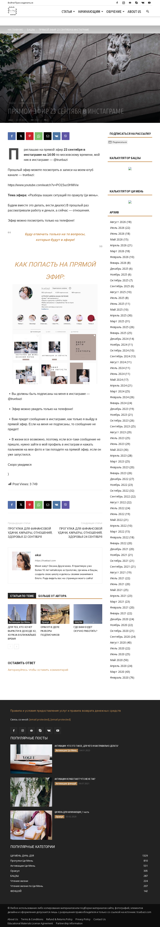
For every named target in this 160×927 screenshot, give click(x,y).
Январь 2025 (118, 333)
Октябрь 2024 (119, 350)
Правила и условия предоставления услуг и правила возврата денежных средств (65, 710)
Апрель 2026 (118, 245)
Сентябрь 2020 (120, 636)
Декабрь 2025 (119, 268)
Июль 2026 (117, 228)
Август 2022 (118, 502)
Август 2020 (118, 642)
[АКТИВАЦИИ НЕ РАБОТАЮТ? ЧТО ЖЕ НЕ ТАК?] (31, 792)
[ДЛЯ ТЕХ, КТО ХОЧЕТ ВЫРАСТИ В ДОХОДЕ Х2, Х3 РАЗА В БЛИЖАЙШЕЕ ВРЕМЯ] (22, 614)
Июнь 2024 (117, 374)
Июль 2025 (117, 298)
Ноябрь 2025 (118, 274)
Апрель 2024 (118, 385)
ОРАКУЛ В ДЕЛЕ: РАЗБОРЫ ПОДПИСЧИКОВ (50, 631)
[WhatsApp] (39, 136)
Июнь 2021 (117, 584)
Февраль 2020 (119, 677)
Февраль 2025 (119, 327)
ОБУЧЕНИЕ (114, 11)
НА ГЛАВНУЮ (15, 29)
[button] (147, 11)
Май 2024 (116, 379)
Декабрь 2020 (119, 619)
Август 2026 (118, 222)
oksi (10, 119)
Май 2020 (116, 660)
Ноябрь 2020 (118, 625)
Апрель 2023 (118, 455)
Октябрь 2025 (119, 280)
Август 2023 (118, 432)
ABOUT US (134, 11)
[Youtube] (149, 2)
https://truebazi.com (45, 560)
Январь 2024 (118, 403)
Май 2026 (116, 239)
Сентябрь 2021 (120, 566)
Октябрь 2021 (119, 561)
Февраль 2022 (119, 537)
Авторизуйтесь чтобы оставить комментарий (38, 669)
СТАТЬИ (67, 11)
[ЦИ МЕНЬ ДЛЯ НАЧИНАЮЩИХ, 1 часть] (31, 825)
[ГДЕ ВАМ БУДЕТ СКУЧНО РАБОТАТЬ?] (88, 614)
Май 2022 (116, 520)
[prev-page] (10, 646)
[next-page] (16, 646)
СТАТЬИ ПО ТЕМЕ (22, 596)
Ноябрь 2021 (118, 555)
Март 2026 (117, 251)
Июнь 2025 (117, 303)
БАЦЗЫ (31, 29)
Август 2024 (118, 362)
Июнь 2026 (117, 233)
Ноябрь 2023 (118, 414)
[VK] (56, 136)
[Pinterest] (30, 136)
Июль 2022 (117, 508)
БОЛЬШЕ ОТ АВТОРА (52, 596)
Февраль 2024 (119, 397)
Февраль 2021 (119, 607)
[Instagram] (123, 2)
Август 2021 (118, 572)
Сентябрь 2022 (120, 496)
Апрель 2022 (118, 525)
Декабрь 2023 (119, 409)
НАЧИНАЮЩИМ (89, 11)
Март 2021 (117, 601)
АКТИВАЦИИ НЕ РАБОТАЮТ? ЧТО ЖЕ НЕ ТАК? (75, 779)
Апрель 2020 (118, 666)
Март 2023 (117, 461)
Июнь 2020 (117, 654)
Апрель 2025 (118, 315)
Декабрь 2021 (119, 549)
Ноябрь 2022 (118, 485)
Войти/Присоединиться (20, 2)
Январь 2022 (118, 543)
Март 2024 (117, 391)
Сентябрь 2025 (120, 286)
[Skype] (136, 2)
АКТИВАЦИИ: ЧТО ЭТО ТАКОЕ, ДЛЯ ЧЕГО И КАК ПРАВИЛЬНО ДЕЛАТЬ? (86, 746)
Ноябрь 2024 (118, 344)
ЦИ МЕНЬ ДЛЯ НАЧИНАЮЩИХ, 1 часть (72, 812)
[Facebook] (117, 2)
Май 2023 (116, 450)
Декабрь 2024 (119, 339)
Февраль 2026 (119, 257)
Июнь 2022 (117, 514)
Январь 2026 (118, 263)
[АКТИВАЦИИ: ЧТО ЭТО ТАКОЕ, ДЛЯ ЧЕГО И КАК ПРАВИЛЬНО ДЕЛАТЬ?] (31, 759)
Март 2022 (117, 531)
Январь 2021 (118, 613)
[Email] (48, 136)
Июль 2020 (117, 648)
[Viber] (65, 136)
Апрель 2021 (118, 596)
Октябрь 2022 (119, 490)
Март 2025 (117, 321)
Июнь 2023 (117, 444)
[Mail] (130, 2)
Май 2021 (116, 590)
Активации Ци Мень (19, 622)
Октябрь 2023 (119, 420)
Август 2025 (118, 292)
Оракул (45, 103)
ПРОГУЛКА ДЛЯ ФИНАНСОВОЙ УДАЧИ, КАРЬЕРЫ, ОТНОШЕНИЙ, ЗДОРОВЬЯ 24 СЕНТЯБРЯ (80, 533)
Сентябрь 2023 (120, 426)
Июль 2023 (117, 438)
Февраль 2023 (119, 467)
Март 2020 (117, 671)
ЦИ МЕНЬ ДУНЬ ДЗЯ (28, 103)
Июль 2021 (117, 578)
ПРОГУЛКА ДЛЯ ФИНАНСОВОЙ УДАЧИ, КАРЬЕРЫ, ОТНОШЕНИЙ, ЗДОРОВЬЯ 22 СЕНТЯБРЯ (30, 533)
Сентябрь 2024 (120, 356)
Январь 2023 (118, 473)
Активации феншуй (66, 783)
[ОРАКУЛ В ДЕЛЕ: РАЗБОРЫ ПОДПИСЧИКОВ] (55, 614)
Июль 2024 (117, 368)
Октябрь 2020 (119, 631)
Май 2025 (116, 309)
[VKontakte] (143, 2)
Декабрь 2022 (119, 479)
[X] (21, 136)
